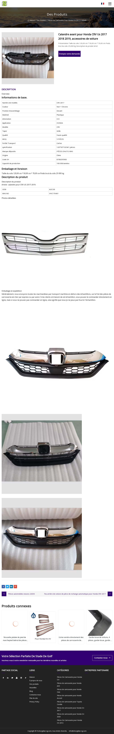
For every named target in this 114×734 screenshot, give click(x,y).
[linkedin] (7, 678)
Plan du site (33, 698)
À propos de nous (35, 680)
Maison (32, 20)
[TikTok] (25, 678)
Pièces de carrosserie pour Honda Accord (69, 696)
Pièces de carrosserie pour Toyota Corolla (69, 703)
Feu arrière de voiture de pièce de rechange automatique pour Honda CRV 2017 (75, 594)
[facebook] (3, 678)
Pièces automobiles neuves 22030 (21, 594)
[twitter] (12, 678)
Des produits (41, 20)
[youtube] (16, 678)
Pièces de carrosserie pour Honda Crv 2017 (64, 20)
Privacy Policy (34, 702)
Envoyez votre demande (69, 53)
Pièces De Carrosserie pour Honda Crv (69, 678)
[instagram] (21, 678)
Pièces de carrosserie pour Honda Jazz (69, 684)
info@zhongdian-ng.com (78, 731)
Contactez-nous (101, 658)
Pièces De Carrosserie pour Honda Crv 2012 (69, 721)
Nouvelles (33, 688)
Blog (31, 691)
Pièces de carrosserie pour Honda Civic (69, 690)
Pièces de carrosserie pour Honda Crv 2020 (70, 715)
